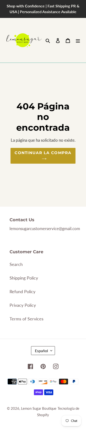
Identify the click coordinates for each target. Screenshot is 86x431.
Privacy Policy (23, 305)
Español (41, 350)
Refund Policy (22, 291)
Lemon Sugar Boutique (38, 408)
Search (16, 264)
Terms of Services (26, 318)
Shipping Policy (24, 277)
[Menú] (78, 40)
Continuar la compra (43, 153)
